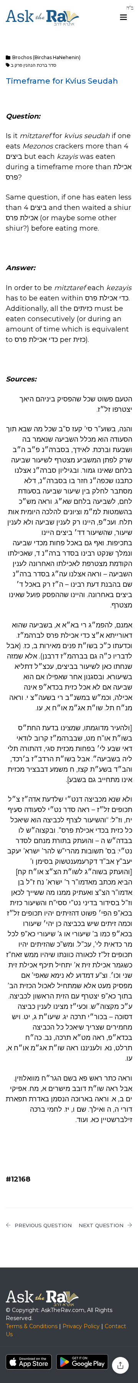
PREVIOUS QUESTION (43, 1225)
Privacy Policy (81, 1326)
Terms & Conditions (32, 1326)
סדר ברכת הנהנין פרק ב (33, 65)
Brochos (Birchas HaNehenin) (46, 57)
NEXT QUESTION (101, 1225)
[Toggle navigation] (123, 17)
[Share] (120, 1365)
